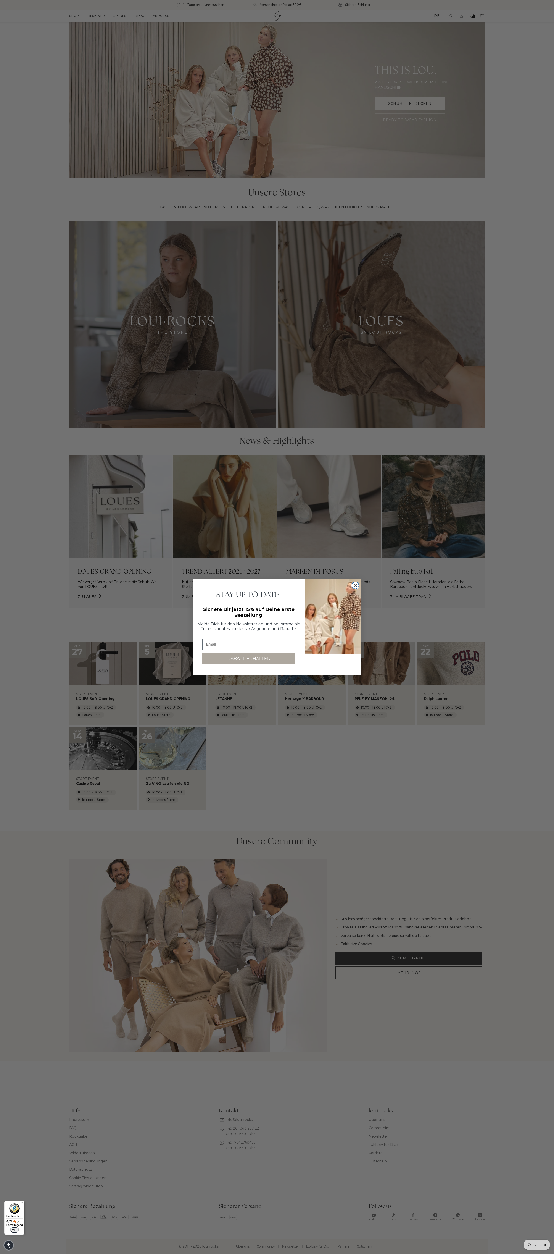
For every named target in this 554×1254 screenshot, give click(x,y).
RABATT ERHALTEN (249, 658)
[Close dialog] (355, 585)
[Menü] (21, 1203)
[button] (8, 1245)
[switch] (14, 1230)
